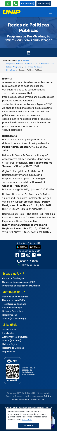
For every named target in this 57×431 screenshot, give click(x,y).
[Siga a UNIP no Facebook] (18, 256)
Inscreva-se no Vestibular (15, 296)
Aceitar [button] (28, 425)
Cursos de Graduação (13, 278)
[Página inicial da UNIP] (19, 61)
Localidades (8, 333)
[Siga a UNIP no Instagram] (29, 256)
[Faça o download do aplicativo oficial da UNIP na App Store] (35, 247)
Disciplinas (10, 70)
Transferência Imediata (14, 304)
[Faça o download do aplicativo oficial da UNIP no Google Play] (22, 247)
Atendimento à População (15, 337)
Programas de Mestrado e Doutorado (22, 64)
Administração (47, 64)
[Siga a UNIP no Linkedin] (23, 256)
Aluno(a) (46, 3)
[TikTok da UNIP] (34, 256)
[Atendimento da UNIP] (15, 3)
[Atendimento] (15, 3)
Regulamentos (9, 315)
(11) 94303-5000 (30, 264)
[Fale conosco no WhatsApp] (8, 4)
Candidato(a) (27, 3)
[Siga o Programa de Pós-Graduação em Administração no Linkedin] (29, 52)
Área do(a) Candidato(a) (14, 318)
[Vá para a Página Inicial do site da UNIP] (11, 12)
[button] (27, 419)
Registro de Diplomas (13, 348)
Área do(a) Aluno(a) (11, 340)
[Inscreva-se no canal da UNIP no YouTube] (39, 256)
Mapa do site (8, 351)
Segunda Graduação (12, 307)
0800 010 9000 (29, 261)
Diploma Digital (9, 344)
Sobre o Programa (13, 67)
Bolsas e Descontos (12, 311)
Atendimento (9, 329)
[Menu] (50, 12)
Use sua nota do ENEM (13, 300)
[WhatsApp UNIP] (8, 3)
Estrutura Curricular (33, 67)
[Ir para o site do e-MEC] (20, 370)
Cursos (26, 61)
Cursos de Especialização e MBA (18, 282)
